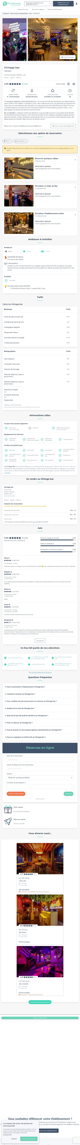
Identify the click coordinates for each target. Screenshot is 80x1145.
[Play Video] (14, 39)
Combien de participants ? (16, 783)
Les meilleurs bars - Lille (15, 658)
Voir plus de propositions (40, 1002)
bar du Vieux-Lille (66, 466)
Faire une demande (40, 1018)
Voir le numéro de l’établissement (64, 126)
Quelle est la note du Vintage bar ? (21, 708)
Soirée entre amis (23, 9)
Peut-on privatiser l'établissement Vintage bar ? (26, 687)
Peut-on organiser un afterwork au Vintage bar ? (26, 737)
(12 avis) (25, 84)
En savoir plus (7, 1134)
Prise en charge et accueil (58, 538)
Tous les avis (40, 640)
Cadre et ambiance (58, 543)
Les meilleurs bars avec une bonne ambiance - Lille (63, 664)
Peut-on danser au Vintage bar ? (20, 723)
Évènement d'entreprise (55, 9)
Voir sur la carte (9, 496)
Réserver (68, 793)
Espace (9, 774)
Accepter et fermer (29, 1139)
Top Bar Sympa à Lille (37, 664)
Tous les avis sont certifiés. (13, 540)
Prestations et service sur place (58, 549)
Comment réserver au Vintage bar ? (21, 694)
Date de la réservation (15, 756)
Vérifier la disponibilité (16, 793)
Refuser (14, 1139)
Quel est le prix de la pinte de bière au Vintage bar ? (27, 716)
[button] (40, 168)
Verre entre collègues (38, 9)
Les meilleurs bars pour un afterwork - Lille (15, 664)
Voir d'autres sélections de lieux (40, 673)
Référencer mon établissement (63, 3)
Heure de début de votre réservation (20, 765)
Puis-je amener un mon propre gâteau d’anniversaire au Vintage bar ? (34, 730)
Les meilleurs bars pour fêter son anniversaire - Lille (39, 657)
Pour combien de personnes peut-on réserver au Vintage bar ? (32, 701)
